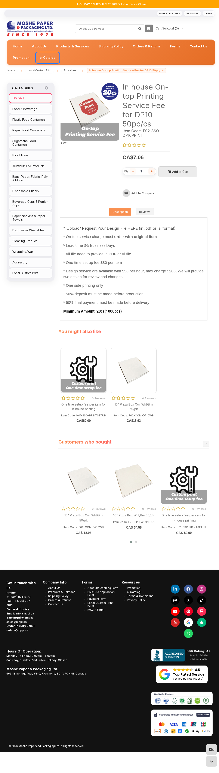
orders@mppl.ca (17, 630)
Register (192, 13)
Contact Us (55, 604)
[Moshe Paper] (29, 28)
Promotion (134, 587)
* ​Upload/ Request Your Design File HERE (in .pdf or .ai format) (119, 228)
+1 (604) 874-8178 (18, 596)
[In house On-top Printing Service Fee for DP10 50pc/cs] (90, 84)
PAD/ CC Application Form (101, 593)
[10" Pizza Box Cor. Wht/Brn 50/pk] (83, 481)
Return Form (95, 609)
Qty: (126, 171)
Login (208, 13)
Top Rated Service (188, 674)
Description (120, 211)
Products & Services (61, 591)
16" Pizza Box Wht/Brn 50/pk (133, 515)
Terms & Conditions (140, 595)
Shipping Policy (58, 595)
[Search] (140, 29)
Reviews (144, 211)
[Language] (211, 749)
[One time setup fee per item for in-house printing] (184, 481)
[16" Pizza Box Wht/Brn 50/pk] (134, 481)
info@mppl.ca (25, 613)
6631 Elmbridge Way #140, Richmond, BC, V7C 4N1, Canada (46, 673)
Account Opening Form (102, 587)
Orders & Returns (59, 599)
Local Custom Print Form (100, 604)
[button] (131, 542)
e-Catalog (134, 591)
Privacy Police (136, 599)
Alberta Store (169, 13)
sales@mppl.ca (16, 621)
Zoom (64, 142)
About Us (54, 587)
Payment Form (96, 598)
